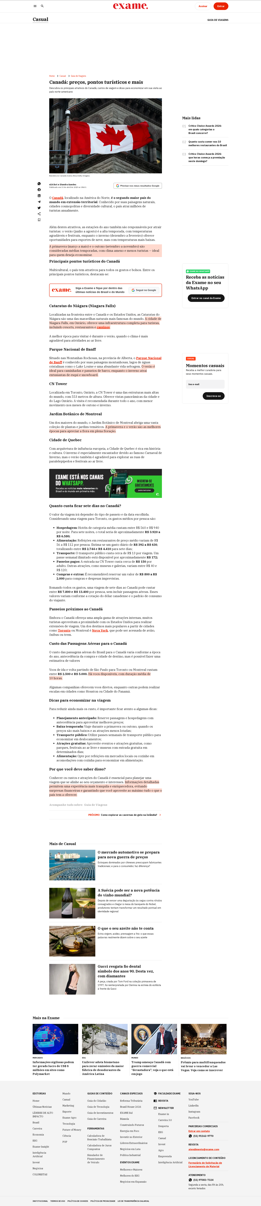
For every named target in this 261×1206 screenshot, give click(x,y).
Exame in (163, 1114)
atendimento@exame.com (203, 1149)
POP (65, 1141)
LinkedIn (193, 1105)
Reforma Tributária (131, 1100)
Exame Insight (41, 1146)
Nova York (100, 630)
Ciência (67, 1135)
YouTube (193, 1099)
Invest (36, 1162)
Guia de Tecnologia (98, 1106)
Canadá (57, 198)
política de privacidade (102, 1201)
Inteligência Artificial (39, 1154)
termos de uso (57, 1201)
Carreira (37, 1128)
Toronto (64, 630)
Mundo (66, 1093)
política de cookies (78, 1201)
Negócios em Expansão (133, 1181)
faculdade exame (169, 1093)
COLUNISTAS (40, 1174)
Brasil (36, 1122)
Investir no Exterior (131, 1136)
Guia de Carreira (96, 1118)
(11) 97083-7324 (203, 1179)
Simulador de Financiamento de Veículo (96, 1159)
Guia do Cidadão (96, 1100)
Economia (38, 1134)
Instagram (194, 1111)
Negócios (38, 1168)
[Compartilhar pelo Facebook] (39, 189)
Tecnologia (69, 1123)
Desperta (163, 1126)
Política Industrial (130, 1155)
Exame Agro (69, 1117)
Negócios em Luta (130, 1149)
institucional (40, 1201)
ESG (35, 1140)
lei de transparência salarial (133, 1201)
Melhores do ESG (129, 1175)
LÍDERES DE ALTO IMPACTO (43, 1114)
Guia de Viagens (217, 19)
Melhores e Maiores (131, 1169)
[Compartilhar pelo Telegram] (39, 202)
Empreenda (165, 1156)
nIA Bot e (54, 184)
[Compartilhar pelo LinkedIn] (39, 196)
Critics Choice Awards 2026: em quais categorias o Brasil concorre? (205, 129)
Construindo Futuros (132, 1124)
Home (52, 76)
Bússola (124, 1118)
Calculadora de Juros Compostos (99, 1147)
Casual (40, 19)
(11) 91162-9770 (203, 1135)
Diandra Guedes (68, 184)
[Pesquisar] (42, 6)
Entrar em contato (199, 1131)
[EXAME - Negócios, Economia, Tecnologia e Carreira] (130, 6)
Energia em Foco (129, 1130)
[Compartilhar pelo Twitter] (39, 208)
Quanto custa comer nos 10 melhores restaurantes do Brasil (207, 143)
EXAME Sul (126, 1112)
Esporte (67, 1111)
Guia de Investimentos (100, 1112)
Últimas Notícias (42, 1106)
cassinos (103, 327)
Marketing (68, 1105)
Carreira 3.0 (165, 1120)
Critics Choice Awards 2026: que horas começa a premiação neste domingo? (206, 157)
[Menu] (35, 6)
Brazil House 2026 (130, 1106)
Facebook (193, 1117)
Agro (161, 1150)
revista (163, 1100)
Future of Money (72, 1129)
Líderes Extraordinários (133, 1143)
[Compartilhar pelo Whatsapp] (39, 183)
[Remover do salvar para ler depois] (39, 220)
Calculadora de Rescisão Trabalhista (99, 1137)
